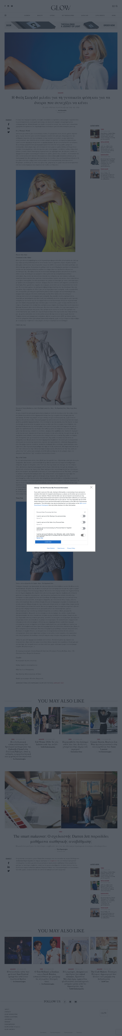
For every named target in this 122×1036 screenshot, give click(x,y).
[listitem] (61, 512)
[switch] (83, 516)
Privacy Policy (71, 548)
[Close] (92, 488)
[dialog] (61, 518)
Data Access (61, 548)
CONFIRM (48, 542)
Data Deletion (51, 548)
